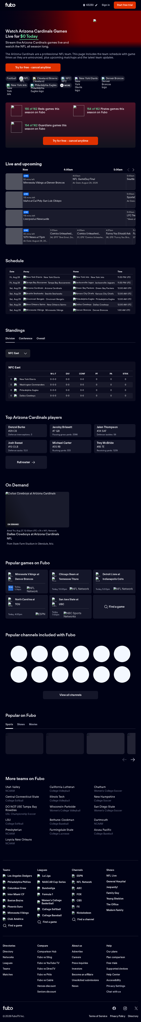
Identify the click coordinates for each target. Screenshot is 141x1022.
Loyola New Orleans (19, 839)
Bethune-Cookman (62, 820)
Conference (25, 338)
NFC (68, 78)
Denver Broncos (115, 78)
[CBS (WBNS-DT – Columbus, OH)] (13, 236)
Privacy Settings (115, 986)
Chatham (100, 787)
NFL (26, 78)
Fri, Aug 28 (15, 277)
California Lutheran (62, 787)
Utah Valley (13, 787)
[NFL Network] (13, 181)
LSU (8, 820)
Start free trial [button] (125, 5)
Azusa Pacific (102, 829)
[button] (124, 759)
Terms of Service (98, 1016)
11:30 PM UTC (124, 277)
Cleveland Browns (47, 78)
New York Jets (19, 85)
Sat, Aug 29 (15, 288)
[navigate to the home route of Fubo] (10, 5)
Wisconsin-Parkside (62, 806)
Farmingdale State (61, 829)
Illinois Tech (57, 796)
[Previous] (128, 170)
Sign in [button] (106, 5)
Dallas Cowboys (27, 395)
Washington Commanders (32, 384)
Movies (33, 724)
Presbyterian (14, 829)
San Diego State (104, 806)
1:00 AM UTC (124, 310)
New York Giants (88, 78)
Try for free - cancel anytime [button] (33, 67)
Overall (41, 338)
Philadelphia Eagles (46, 85)
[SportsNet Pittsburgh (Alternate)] (13, 218)
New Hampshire (104, 796)
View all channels (70, 695)
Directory (133, 1016)
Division (10, 338)
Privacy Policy (117, 1016)
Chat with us (113, 991)
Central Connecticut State (22, 796)
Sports (9, 724)
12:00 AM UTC (124, 288)
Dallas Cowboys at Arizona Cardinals (33, 534)
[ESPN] (13, 199)
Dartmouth (101, 820)
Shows (21, 724)
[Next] (133, 170)
